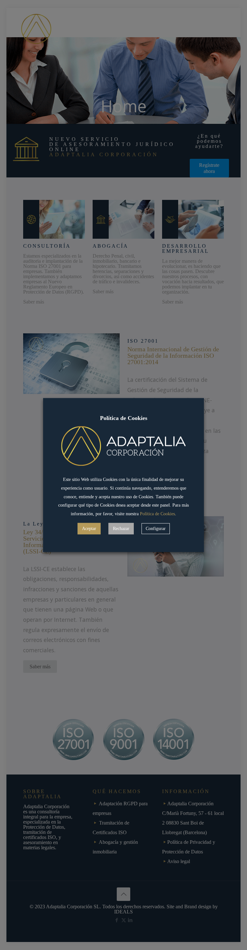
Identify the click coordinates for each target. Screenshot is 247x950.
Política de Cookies (157, 513)
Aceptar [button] (89, 528)
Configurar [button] (156, 528)
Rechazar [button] (121, 528)
